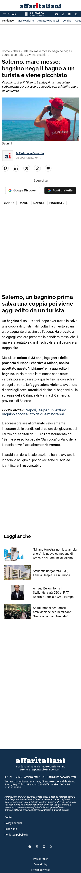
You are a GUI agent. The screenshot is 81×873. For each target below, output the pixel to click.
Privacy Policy (40, 859)
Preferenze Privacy (40, 870)
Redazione (11, 828)
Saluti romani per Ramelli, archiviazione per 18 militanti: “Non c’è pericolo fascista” (52, 612)
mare (24, 202)
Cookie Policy (40, 864)
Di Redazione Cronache (30, 153)
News (16, 51)
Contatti (9, 817)
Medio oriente (26, 20)
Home (6, 51)
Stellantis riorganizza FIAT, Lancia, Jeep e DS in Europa (51, 573)
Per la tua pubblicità (16, 834)
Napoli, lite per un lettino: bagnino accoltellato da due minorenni (34, 412)
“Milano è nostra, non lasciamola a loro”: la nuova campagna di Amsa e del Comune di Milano (55, 554)
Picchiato (57, 202)
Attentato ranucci (48, 20)
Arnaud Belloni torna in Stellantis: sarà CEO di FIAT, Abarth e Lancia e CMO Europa (53, 593)
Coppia (9, 202)
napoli (38, 202)
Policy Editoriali (13, 823)
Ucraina (67, 20)
